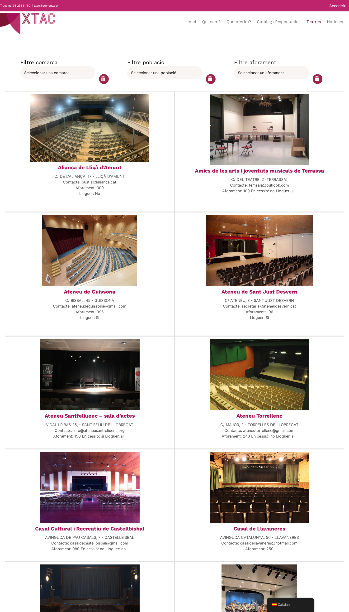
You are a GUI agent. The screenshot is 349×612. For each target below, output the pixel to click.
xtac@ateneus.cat (46, 5)
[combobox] (57, 72)
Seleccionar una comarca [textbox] (47, 72)
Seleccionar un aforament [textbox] (261, 72)
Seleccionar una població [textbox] (153, 72)
